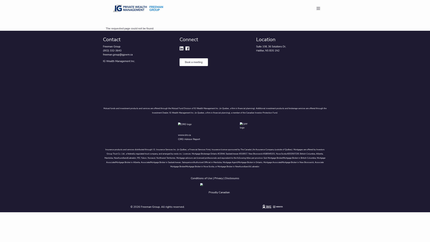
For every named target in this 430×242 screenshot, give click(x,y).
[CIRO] (194, 126)
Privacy (218, 178)
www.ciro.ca (184, 135)
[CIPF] (246, 126)
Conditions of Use (201, 178)
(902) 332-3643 (112, 50)
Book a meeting (194, 62)
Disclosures (232, 178)
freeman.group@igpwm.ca (118, 54)
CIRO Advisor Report (189, 139)
